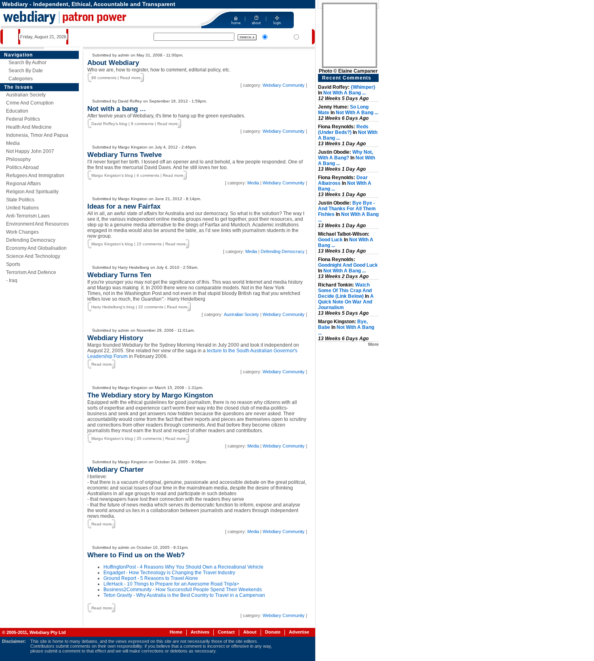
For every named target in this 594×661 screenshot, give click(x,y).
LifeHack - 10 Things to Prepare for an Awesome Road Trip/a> (171, 584)
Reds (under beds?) (343, 129)
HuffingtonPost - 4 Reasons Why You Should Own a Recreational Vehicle (183, 567)
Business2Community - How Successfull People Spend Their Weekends (182, 589)
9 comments (142, 123)
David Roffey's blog (109, 123)
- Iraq (11, 280)
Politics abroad (22, 167)
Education (17, 111)
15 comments (149, 244)
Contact (226, 632)
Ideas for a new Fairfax (123, 206)
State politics (20, 200)
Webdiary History (115, 338)
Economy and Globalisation (36, 248)
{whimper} (363, 87)
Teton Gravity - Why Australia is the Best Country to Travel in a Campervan (184, 595)
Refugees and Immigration (35, 175)
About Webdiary (113, 63)
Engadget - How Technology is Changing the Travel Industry (169, 572)
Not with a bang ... (116, 109)
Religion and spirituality (32, 192)
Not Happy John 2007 (30, 151)
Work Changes (22, 232)
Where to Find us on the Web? (136, 555)
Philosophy (18, 159)
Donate (272, 632)
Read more (130, 77)
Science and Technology (33, 256)
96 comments (103, 77)
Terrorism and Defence (31, 272)
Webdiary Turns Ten (119, 275)
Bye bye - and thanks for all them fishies (347, 208)
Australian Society (26, 95)
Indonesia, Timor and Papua (37, 135)
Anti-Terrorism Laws (28, 216)
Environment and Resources (37, 224)
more (373, 344)
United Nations (22, 208)
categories (20, 79)
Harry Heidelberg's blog (113, 307)
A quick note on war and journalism (346, 301)
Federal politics (23, 119)
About (250, 632)
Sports (13, 264)
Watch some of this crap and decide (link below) (345, 290)
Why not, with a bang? (345, 155)
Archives (200, 632)
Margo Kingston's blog (112, 175)
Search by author (27, 62)
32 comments (150, 307)
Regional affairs (23, 183)
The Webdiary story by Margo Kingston (150, 395)
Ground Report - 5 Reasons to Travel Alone (150, 578)
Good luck (330, 240)
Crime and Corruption (30, 103)
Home (176, 632)
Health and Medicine (29, 127)
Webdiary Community (284, 85)
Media (13, 143)
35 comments (149, 438)
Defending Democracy (30, 240)
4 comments (148, 175)
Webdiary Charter (115, 469)
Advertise (299, 632)
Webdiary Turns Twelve (124, 155)
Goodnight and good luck (348, 265)
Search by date (25, 70)
